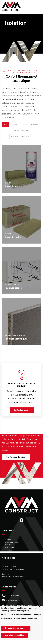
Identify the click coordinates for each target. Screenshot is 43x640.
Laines (8, 183)
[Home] (11, 6)
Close (40, 606)
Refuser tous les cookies (15, 628)
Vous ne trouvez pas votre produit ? (21, 384)
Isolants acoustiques (15, 335)
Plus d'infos (7, 621)
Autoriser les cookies (14, 635)
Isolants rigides (13, 285)
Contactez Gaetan (15, 457)
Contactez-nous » (21, 410)
